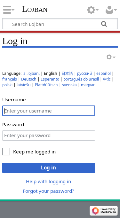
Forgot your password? (48, 191)
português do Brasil (81, 79)
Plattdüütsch (46, 85)
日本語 (67, 73)
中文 (107, 79)
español (103, 73)
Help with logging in (48, 181)
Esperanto (50, 79)
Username (14, 99)
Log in (48, 167)
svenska (69, 85)
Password (13, 124)
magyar (88, 85)
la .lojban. (31, 73)
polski (7, 85)
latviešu (24, 85)
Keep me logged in (34, 151)
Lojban (34, 9)
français (9, 79)
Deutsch (28, 79)
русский (84, 73)
